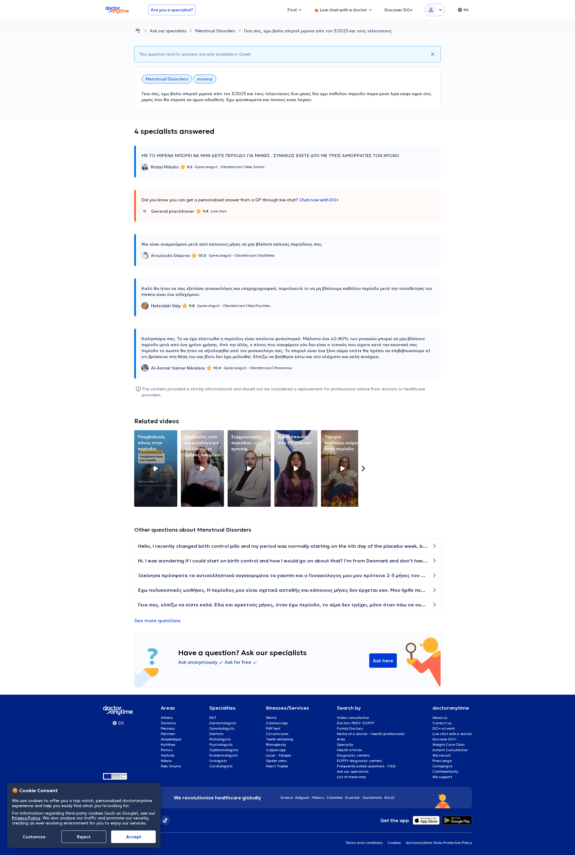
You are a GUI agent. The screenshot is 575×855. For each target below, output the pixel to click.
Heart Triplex (277, 766)
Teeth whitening (279, 739)
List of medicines (351, 777)
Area (341, 739)
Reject (83, 836)
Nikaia (166, 760)
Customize (34, 836)
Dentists (216, 733)
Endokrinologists (223, 755)
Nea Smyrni (171, 766)
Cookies (394, 842)
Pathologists (220, 739)
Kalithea (168, 744)
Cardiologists (221, 766)
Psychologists (221, 744)
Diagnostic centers (353, 755)
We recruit (441, 755)
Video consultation (353, 717)
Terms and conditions (364, 842)
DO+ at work (443, 728)
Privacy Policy (26, 818)
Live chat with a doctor (452, 733)
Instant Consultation (450, 750)
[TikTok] (165, 820)
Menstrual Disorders (215, 31)
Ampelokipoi (171, 739)
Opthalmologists (223, 750)
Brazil (389, 797)
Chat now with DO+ (319, 200)
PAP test (273, 728)
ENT (213, 717)
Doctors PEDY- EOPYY (355, 723)
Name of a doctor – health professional (371, 733)
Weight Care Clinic (448, 744)
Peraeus (168, 728)
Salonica (168, 723)
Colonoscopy (277, 723)
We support (442, 777)
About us (439, 717)
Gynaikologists (221, 728)
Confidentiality (445, 771)
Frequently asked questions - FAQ (366, 766)
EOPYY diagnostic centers (359, 760)
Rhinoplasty (276, 744)
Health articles (349, 750)
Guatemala (372, 797)
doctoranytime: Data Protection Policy (439, 842)
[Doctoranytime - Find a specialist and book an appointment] (137, 30)
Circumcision (277, 733)
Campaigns (442, 766)
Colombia (334, 797)
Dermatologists (222, 723)
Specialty (345, 744)
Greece (286, 797)
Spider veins (276, 760)
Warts (271, 717)
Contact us (442, 723)
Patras (166, 750)
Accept (133, 836)
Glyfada (168, 755)
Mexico (318, 797)
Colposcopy (276, 750)
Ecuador (352, 797)
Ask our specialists (168, 31)
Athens (167, 717)
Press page (442, 760)
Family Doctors (350, 728)
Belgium (302, 797)
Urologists (218, 760)
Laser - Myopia (278, 755)
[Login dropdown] (434, 10)
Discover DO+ (444, 739)
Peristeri (168, 733)
